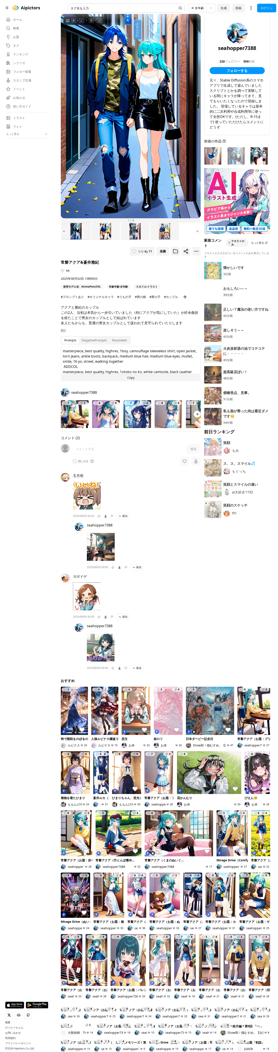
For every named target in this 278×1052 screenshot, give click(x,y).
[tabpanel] (131, 363)
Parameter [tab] (119, 340)
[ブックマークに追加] (175, 251)
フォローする (237, 70)
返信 (124, 516)
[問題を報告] (112, 516)
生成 (224, 8)
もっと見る (257, 243)
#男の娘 (140, 297)
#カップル (171, 297)
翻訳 (63, 330)
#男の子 (155, 297)
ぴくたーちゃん (14, 1027)
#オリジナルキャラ (101, 297)
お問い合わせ (13, 1033)
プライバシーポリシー (18, 1043)
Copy (130, 377)
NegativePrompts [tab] (94, 340)
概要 (7, 1022)
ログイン (267, 8)
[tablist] (96, 340)
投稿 (238, 8)
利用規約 (10, 1038)
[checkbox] (74, 461)
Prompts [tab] (70, 340)
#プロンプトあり (72, 297)
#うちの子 (124, 297)
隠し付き (83, 461)
